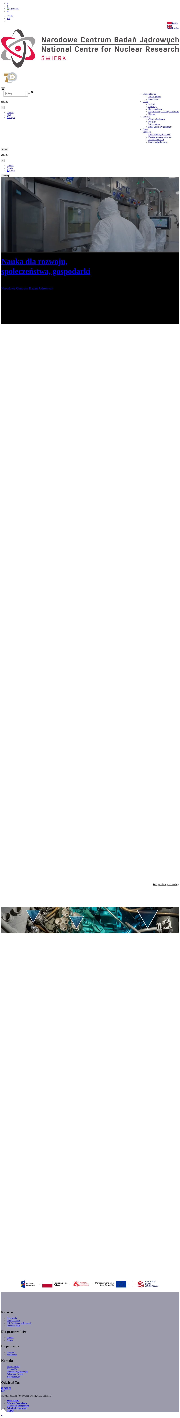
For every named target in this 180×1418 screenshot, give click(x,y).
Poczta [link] (10, 168)
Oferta (145, 129)
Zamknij (5, 176)
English (175, 28)
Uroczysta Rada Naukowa (16, 1207)
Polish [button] (175, 23)
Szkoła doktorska (156, 139)
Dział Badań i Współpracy (160, 127)
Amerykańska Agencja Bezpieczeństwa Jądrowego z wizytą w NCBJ (40, 1266)
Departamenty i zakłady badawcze (163, 111)
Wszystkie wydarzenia (165, 884)
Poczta (10, 1340)
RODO (10, 1411)
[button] (2, 1415)
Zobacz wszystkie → (10, 972)
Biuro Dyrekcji (13, 1366)
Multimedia (12, 1354)
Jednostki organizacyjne (17, 1371)
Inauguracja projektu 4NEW (18, 1090)
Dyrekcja (152, 106)
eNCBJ (10, 16)
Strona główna (154, 96)
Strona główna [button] (149, 94)
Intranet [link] (10, 112)
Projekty (152, 122)
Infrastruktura (154, 124)
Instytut (151, 104)
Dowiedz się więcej (10, 385)
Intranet (10, 1337)
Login (12, 117)
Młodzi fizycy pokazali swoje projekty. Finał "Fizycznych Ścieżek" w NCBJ (44, 1032)
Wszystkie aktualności (11, 408)
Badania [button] (146, 116)
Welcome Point (13, 1325)
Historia (151, 114)
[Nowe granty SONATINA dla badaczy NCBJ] (47, 468)
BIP (8, 18)
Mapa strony (153, 99)
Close (4, 149)
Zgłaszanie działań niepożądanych (15, 1375)
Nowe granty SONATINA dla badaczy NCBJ (27, 478)
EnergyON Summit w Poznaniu (19, 1149)
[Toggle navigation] (3, 88)
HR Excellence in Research (19, 1323)
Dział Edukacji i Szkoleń (159, 134)
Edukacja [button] (147, 132)
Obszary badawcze (156, 119)
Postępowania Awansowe (159, 137)
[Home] (90, 67)
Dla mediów (12, 1369)
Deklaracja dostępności (18, 1405)
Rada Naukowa (155, 109)
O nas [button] (145, 101)
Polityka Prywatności (17, 1408)
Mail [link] (9, 115)
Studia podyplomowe (157, 142)
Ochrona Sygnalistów (17, 1403)
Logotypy (11, 1352)
